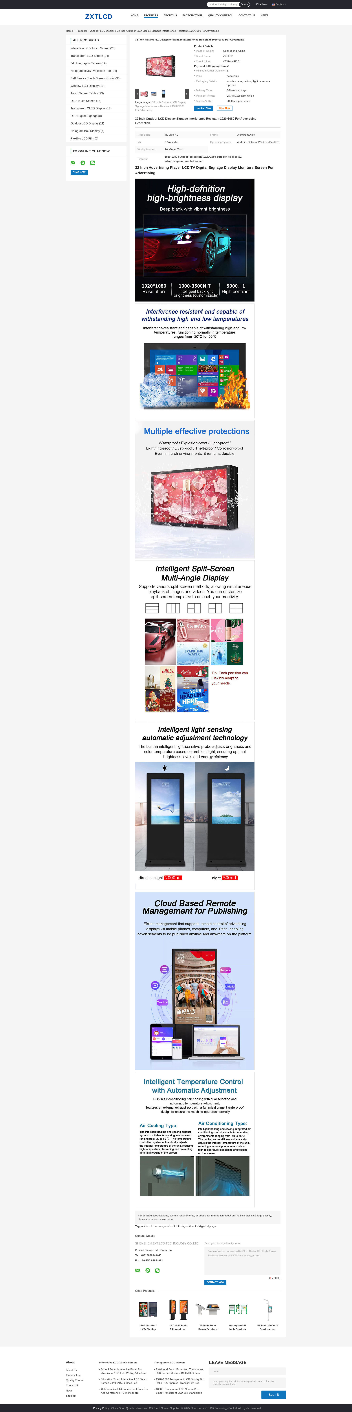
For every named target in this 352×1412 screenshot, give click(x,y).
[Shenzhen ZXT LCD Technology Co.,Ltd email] (75, 162)
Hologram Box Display (85, 131)
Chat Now (261, 4)
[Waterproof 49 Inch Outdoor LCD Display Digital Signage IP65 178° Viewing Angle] (238, 1309)
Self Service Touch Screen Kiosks (93, 78)
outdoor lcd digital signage (201, 1226)
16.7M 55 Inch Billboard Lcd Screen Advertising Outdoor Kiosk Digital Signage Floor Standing (178, 1327)
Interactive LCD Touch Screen (90, 48)
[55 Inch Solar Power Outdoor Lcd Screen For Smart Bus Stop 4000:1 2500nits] (208, 1309)
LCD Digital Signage (84, 115)
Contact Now (204, 108)
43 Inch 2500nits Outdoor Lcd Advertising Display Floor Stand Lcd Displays (267, 1327)
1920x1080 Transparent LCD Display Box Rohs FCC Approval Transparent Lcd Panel (180, 1381)
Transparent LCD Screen (87, 55)
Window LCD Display (85, 85)
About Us (170, 15)
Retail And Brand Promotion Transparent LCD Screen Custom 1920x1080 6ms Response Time (179, 1372)
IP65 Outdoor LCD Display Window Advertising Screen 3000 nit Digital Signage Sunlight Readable (148, 1327)
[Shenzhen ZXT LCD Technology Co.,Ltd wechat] (95, 162)
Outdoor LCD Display (102, 30)
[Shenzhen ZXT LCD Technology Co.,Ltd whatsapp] (85, 162)
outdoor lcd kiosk (174, 1226)
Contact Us (247, 15)
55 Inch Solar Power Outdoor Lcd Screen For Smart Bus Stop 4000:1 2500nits (208, 1327)
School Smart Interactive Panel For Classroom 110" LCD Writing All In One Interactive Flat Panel (123, 1372)
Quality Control (220, 15)
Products (151, 15)
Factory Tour (192, 15)
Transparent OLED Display (88, 108)
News (264, 15)
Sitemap (71, 1395)
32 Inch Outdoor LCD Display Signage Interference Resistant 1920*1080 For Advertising (160, 106)
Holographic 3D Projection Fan (91, 70)
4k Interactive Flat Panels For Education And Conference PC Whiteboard (124, 1391)
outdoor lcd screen (152, 1226)
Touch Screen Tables (84, 93)
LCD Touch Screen (83, 100)
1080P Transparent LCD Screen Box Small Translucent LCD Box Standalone (179, 1391)
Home (134, 15)
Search (244, 4)
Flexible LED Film (82, 138)
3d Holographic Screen (86, 63)
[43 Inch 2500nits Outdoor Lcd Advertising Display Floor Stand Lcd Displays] (267, 1309)
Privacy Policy (101, 1408)
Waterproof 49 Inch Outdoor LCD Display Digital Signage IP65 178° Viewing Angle (238, 1327)
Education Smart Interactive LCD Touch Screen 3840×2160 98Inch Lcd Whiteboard (124, 1381)
